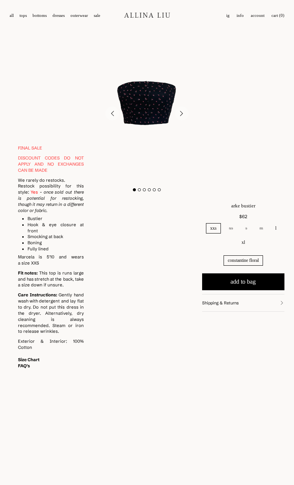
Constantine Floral (243, 260)
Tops (23, 15)
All (12, 15)
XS (231, 228)
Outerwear (79, 15)
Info (240, 15)
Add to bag (243, 281)
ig (228, 15)
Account (258, 15)
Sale (97, 15)
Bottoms (40, 15)
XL (243, 242)
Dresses (58, 15)
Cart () (277, 15)
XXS (213, 228)
